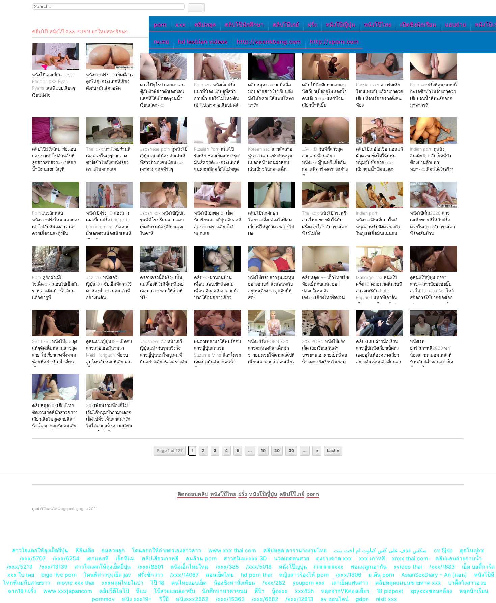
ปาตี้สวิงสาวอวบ (467, 582)
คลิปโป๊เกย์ (286, 24)
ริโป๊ (164, 599)
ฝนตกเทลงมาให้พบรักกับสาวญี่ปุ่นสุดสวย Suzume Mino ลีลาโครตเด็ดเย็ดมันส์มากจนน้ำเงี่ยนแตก (217, 355)
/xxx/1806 (348, 574)
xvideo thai (408, 566)
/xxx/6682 (265, 599)
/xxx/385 (227, 566)
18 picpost (390, 590)
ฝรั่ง (312, 24)
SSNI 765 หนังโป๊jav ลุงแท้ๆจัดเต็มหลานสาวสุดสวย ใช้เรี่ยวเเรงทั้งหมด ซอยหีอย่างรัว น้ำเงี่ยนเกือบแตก (54, 355)
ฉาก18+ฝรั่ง (22, 590)
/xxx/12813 (299, 599)
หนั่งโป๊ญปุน (293, 566)
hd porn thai (256, 574)
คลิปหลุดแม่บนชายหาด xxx (408, 582)
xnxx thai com (410, 558)
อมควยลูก (113, 550)
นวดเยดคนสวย (291, 558)
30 (291, 450)
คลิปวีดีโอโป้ (114, 590)
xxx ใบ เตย (20, 574)
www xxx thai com (232, 550)
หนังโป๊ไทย (377, 24)
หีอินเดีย (84, 550)
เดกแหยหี (97, 558)
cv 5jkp (443, 550)
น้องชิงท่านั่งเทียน (234, 582)
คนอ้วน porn (201, 558)
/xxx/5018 (259, 566)
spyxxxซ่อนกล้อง (431, 590)
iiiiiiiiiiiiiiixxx (328, 566)
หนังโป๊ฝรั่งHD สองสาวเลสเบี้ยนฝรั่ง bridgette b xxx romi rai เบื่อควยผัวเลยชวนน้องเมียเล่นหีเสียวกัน (108, 226)
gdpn (362, 599)
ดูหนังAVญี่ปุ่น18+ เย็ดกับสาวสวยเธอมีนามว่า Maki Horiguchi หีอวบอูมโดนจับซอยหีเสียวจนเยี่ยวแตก (109, 355)
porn (160, 24)
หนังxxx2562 (192, 599)
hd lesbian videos (203, 41)
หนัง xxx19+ (137, 599)
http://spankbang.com (269, 41)
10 (263, 450)
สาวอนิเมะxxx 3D (245, 558)
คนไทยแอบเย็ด (188, 582)
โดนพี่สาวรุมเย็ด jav (107, 574)
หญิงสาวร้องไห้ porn (304, 574)
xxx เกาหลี (372, 558)
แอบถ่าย (455, 24)
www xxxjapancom (67, 590)
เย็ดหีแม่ (125, 558)
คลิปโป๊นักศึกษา (244, 24)
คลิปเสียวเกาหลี (160, 558)
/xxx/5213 (19, 566)
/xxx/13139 (53, 566)
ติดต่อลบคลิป (192, 494)
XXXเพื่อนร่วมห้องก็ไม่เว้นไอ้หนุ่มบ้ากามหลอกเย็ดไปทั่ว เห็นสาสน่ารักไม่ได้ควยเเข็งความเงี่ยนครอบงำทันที (109, 419)
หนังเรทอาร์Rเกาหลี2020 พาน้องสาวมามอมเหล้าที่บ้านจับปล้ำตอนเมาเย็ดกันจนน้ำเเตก (431, 355)
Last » (333, 450)
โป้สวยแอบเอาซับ (174, 590)
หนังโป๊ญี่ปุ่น (340, 24)
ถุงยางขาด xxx (334, 558)
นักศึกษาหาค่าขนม (224, 590)
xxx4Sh (305, 590)
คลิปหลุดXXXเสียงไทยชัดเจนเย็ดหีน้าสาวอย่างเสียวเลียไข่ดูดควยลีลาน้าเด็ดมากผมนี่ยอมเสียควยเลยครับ (54, 419)
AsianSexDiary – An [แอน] (434, 574)
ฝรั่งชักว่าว (151, 574)
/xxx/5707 (33, 558)
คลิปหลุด (205, 24)
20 (277, 450)
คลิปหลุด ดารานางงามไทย (295, 550)
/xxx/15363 (230, 599)
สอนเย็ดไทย (220, 574)
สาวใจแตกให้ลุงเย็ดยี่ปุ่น (40, 550)
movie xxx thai (75, 582)
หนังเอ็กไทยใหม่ (189, 566)
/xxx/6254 (66, 558)
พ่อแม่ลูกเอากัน (369, 566)
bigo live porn (59, 574)
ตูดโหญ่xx (472, 550)
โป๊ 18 (157, 582)
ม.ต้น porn (381, 574)
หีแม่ (141, 590)
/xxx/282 (273, 582)
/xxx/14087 (184, 574)
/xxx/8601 (150, 566)
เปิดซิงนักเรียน (418, 24)
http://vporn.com (334, 41)
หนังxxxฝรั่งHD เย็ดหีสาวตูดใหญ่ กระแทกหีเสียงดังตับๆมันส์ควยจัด (109, 81)
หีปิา (259, 590)
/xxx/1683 (442, 566)
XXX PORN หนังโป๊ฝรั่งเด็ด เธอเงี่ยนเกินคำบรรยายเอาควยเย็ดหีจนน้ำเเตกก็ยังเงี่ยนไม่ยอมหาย (324, 355)
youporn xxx (309, 582)
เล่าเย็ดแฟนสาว (350, 582)
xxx (180, 24)
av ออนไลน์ (335, 599)
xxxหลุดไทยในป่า (122, 582)
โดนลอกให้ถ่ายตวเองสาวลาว (166, 550)
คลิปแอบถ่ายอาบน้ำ (458, 558)
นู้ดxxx (280, 590)
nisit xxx (386, 599)
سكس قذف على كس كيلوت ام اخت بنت (380, 550)
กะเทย (161, 41)
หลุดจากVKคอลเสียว (345, 590)
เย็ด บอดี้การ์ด (478, 566)
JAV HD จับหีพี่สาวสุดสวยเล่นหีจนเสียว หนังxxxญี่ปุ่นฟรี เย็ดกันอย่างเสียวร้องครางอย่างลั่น (325, 162)
